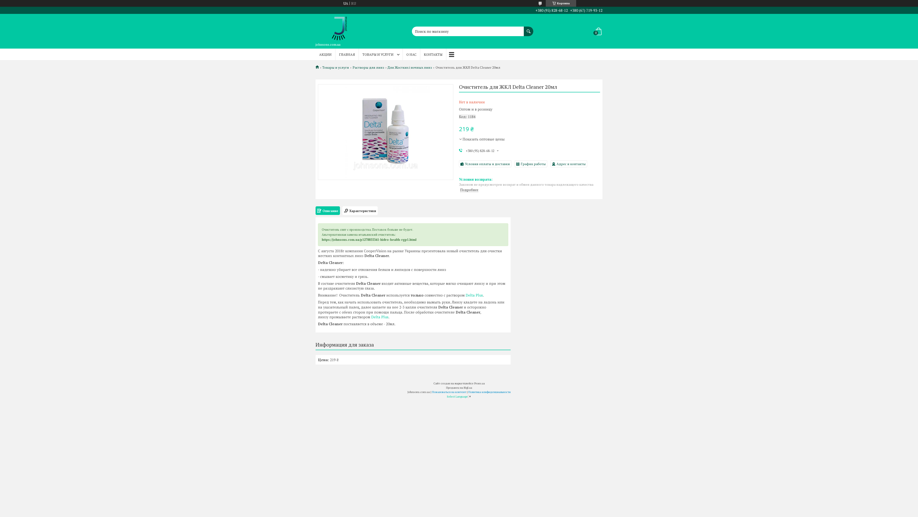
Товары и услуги (377, 54)
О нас (411, 54)
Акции (325, 54)
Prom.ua (479, 383)
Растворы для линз (368, 67)
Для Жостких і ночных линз (410, 67)
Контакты (433, 54)
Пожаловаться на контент (449, 392)
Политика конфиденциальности (489, 392)
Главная (347, 54)
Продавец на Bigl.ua (459, 387)
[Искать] (528, 29)
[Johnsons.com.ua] (339, 27)
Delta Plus (474, 295)
